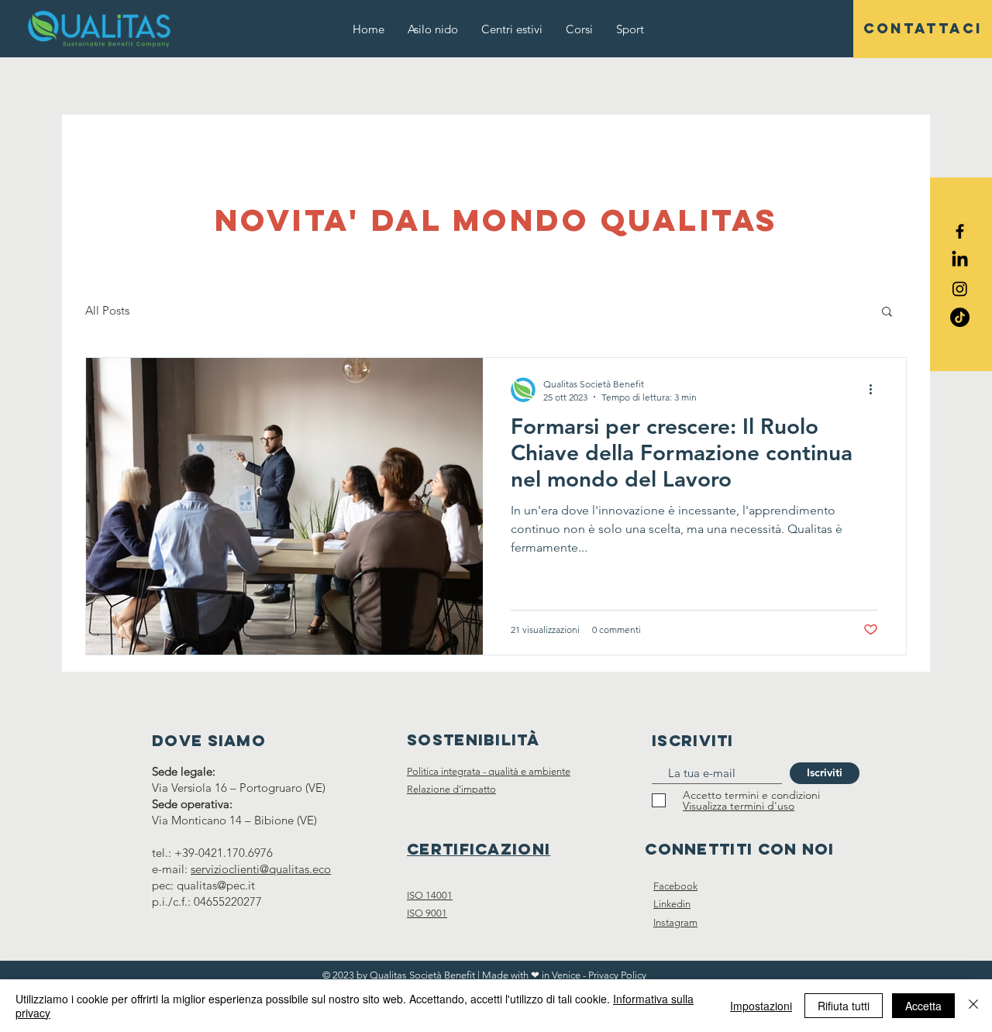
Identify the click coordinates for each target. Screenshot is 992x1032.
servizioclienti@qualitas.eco (261, 869)
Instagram (675, 922)
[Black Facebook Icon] (960, 231)
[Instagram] (960, 288)
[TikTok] (960, 317)
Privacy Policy (617, 975)
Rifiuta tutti (844, 1005)
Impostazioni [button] (761, 1005)
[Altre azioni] (875, 389)
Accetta (923, 1005)
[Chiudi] (973, 1006)
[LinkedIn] (960, 260)
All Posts (107, 310)
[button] (887, 312)
